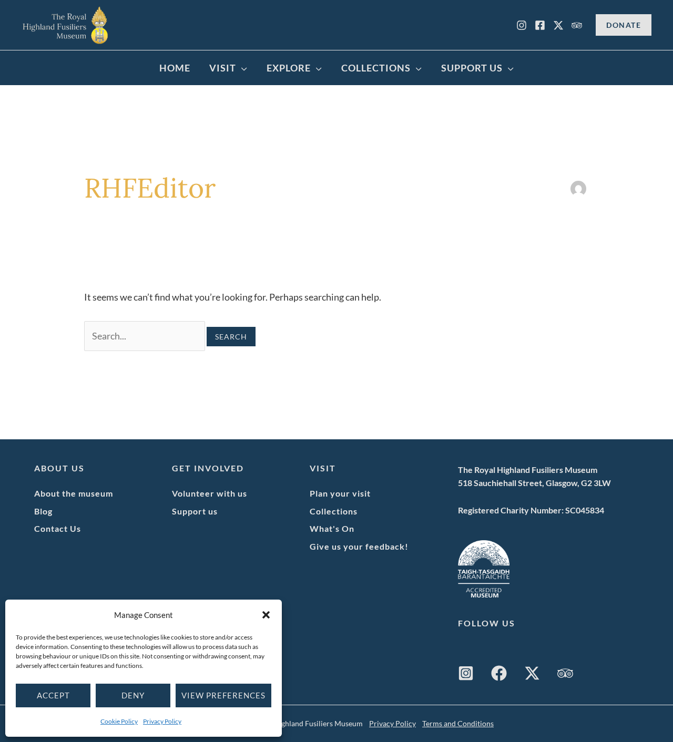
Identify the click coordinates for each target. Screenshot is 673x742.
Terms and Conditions (458, 723)
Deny (133, 695)
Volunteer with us (209, 493)
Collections (376, 68)
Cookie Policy (119, 721)
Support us (195, 511)
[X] (558, 25)
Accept (53, 695)
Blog (43, 511)
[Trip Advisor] (577, 25)
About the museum (73, 493)
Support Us (472, 68)
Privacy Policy (162, 721)
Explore (289, 68)
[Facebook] (540, 25)
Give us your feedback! (359, 546)
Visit (222, 68)
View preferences (223, 695)
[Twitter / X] (532, 673)
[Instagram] (521, 25)
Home (174, 68)
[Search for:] (145, 336)
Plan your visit (340, 493)
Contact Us (57, 528)
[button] (266, 615)
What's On (332, 528)
